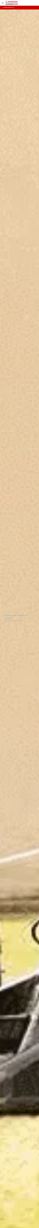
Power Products (9, 7)
